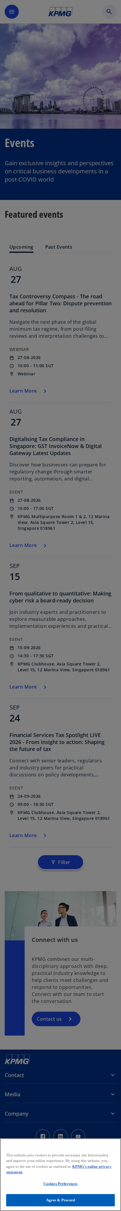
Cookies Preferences (60, 1184)
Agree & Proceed (60, 1200)
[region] (60, 1174)
